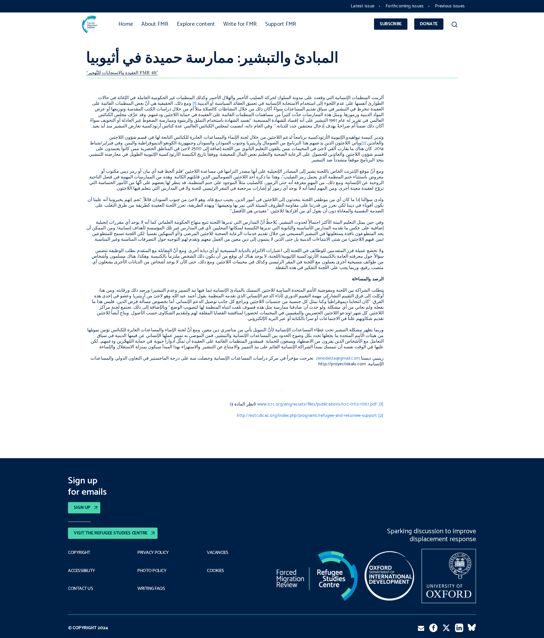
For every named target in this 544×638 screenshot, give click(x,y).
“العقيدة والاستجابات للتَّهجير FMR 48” (122, 72)
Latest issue (362, 6)
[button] (454, 25)
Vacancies (217, 552)
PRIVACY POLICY (153, 552)
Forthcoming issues (405, 6)
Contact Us (80, 588)
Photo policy (151, 570)
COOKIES (215, 570)
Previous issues (450, 6)
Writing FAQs (151, 588)
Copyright (79, 552)
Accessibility (81, 570)
